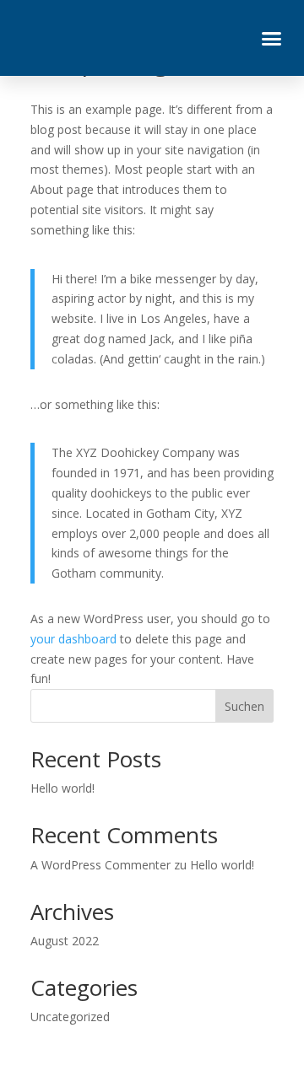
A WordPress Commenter (100, 865)
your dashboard (73, 639)
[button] (272, 38)
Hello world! (62, 788)
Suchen (244, 706)
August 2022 (64, 941)
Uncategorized (70, 1017)
